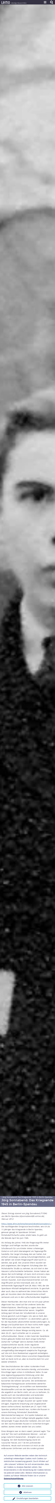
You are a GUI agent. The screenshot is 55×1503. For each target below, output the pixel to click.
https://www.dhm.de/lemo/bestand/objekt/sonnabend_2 (26, 1223)
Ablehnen (27, 1492)
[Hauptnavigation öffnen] (45, 2)
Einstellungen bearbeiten (27, 1498)
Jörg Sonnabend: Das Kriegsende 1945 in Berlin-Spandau (28, 1197)
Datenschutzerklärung (13, 1478)
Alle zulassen (27, 1486)
